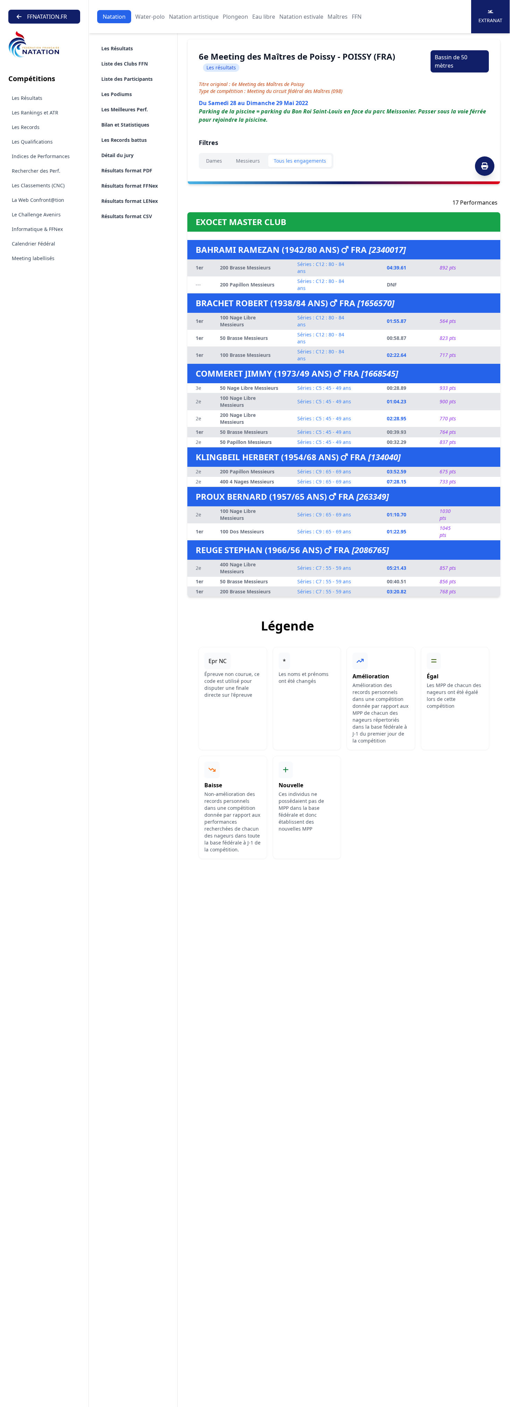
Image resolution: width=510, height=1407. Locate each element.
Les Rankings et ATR (35, 112)
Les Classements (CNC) (38, 185)
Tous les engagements (300, 160)
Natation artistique (194, 16)
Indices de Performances (41, 156)
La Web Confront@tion (38, 200)
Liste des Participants (127, 79)
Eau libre (263, 16)
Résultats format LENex (129, 201)
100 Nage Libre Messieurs (238, 321)
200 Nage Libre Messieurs (238, 418)
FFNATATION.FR (47, 16)
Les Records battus (124, 140)
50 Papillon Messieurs (246, 442)
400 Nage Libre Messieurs (238, 568)
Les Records (26, 127)
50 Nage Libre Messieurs (249, 388)
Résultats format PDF (126, 170)
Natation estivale (301, 16)
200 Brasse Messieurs (245, 267)
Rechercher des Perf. (36, 171)
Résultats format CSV (126, 216)
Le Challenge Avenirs (36, 214)
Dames (214, 160)
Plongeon (235, 16)
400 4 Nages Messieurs (247, 481)
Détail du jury (117, 155)
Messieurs (248, 160)
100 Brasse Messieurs (245, 355)
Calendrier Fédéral (33, 243)
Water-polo (150, 16)
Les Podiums (116, 94)
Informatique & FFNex (37, 229)
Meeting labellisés (33, 258)
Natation (114, 16)
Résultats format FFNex (129, 185)
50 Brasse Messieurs (244, 338)
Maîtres (338, 16)
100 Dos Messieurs (242, 531)
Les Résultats (27, 98)
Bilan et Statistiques (125, 124)
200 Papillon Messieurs (247, 284)
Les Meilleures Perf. (124, 109)
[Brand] (44, 44)
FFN (357, 16)
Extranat (490, 20)
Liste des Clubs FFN (124, 63)
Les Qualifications (32, 141)
